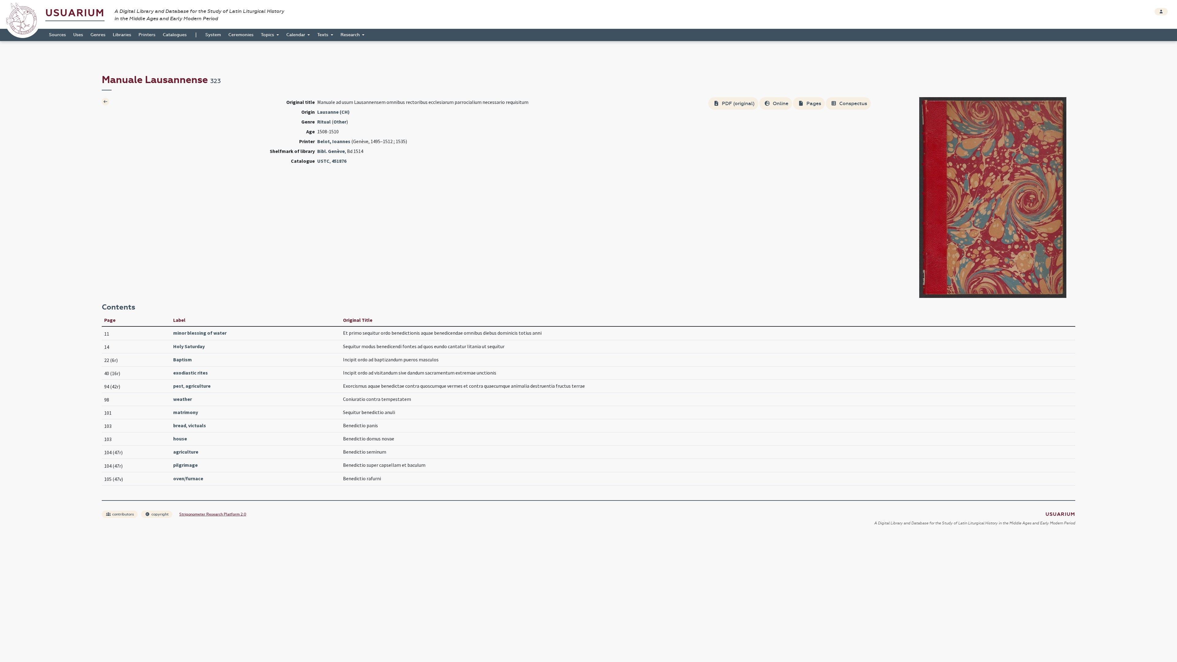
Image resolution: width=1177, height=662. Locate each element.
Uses (78, 34)
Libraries (122, 34)
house (180, 439)
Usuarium (75, 13)
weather (182, 399)
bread (179, 425)
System (213, 34)
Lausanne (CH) (333, 112)
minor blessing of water (200, 333)
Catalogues (175, 34)
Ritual (324, 122)
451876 (339, 161)
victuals (197, 425)
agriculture (198, 386)
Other (339, 122)
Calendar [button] (296, 34)
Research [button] (351, 34)
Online (779, 103)
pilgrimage (185, 465)
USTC (323, 161)
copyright (159, 514)
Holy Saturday (189, 346)
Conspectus (852, 103)
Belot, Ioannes (333, 141)
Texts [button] (323, 34)
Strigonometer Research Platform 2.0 (212, 514)
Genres (97, 34)
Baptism (182, 359)
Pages (813, 103)
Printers (147, 34)
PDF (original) (738, 103)
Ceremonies (240, 34)
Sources (57, 34)
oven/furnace (188, 478)
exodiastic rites (190, 373)
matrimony (185, 412)
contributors (122, 514)
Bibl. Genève (331, 151)
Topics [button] (268, 34)
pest (178, 386)
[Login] (1161, 11)
